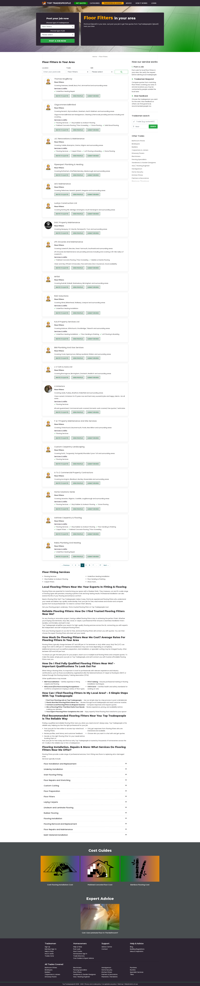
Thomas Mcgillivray (63, 79)
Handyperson (137, 169)
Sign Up (47, 947)
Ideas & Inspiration (136, 951)
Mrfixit (57, 276)
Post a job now (57, 41)
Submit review (93, 96)
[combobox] (53, 72)
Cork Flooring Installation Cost (60, 885)
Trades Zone (49, 956)
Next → (106, 565)
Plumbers (133, 968)
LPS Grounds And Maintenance (68, 242)
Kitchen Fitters (137, 175)
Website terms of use (131, 984)
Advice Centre (107, 947)
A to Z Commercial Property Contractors (73, 472)
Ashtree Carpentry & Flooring (68, 518)
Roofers (133, 970)
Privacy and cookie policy (93, 984)
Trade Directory (79, 956)
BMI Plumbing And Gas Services (69, 347)
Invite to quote (62, 96)
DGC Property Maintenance (67, 222)
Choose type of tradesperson (57, 23)
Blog (131, 947)
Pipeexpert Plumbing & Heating (68, 164)
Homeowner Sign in (80, 954)
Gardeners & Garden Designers (144, 162)
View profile (78, 96)
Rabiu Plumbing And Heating (67, 543)
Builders (135, 147)
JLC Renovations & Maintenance (69, 139)
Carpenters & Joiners (140, 150)
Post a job (76, 949)
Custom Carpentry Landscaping (69, 447)
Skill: (92, 68)
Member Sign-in (50, 949)
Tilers (132, 974)
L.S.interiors (59, 386)
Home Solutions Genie (64, 492)
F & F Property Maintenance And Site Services (75, 421)
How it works (49, 954)
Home (94, 57)
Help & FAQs (49, 951)
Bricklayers (136, 144)
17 (100, 565)
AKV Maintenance (62, 184)
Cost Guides (77, 958)
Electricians (136, 156)
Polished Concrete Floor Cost (100, 885)
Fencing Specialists (139, 159)
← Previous (65, 565)
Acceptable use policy (109, 984)
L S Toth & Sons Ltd (63, 367)
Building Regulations (137, 949)
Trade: (68, 68)
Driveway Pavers (138, 153)
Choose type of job (57, 31)
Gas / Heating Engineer (141, 166)
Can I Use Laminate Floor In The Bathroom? (100, 933)
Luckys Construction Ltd (65, 203)
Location (45, 68)
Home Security (137, 172)
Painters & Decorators (140, 178)
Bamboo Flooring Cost (139, 885)
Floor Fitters (77, 972)
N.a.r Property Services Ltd (66, 322)
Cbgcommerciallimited (65, 104)
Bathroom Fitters (138, 141)
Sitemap (120, 984)
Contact (105, 949)
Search (121, 72)
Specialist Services (136, 972)
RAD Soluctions (61, 296)
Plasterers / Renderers (140, 181)
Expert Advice (89, 958)
